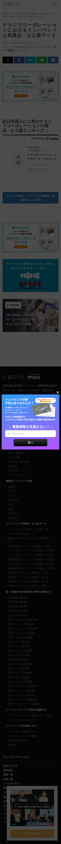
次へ (30, 442)
